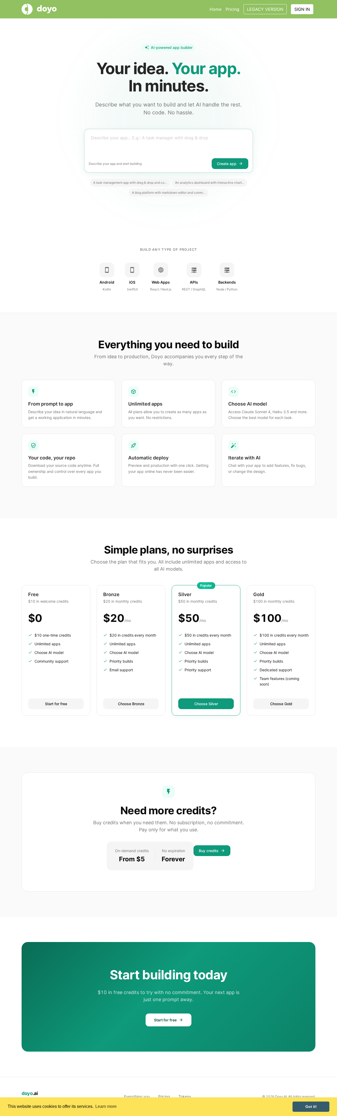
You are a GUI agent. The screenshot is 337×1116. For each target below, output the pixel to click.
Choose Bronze (131, 704)
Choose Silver (206, 704)
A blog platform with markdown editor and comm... (168, 192)
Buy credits (209, 850)
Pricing (232, 9)
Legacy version (265, 9)
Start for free (56, 704)
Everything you (137, 1096)
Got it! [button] (311, 1106)
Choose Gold (281, 704)
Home (215, 9)
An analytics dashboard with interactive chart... (209, 183)
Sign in (302, 9)
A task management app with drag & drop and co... (130, 183)
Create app (226, 163)
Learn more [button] (106, 1106)
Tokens (185, 1096)
